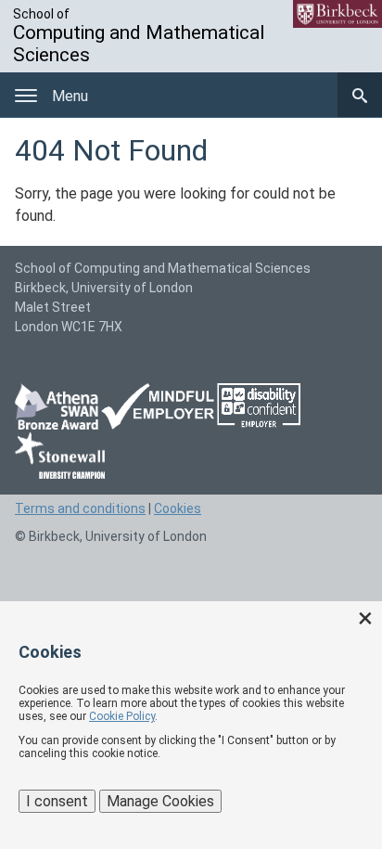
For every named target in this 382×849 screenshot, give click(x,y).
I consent (57, 801)
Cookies (177, 508)
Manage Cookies (160, 801)
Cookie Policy (122, 716)
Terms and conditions (80, 508)
